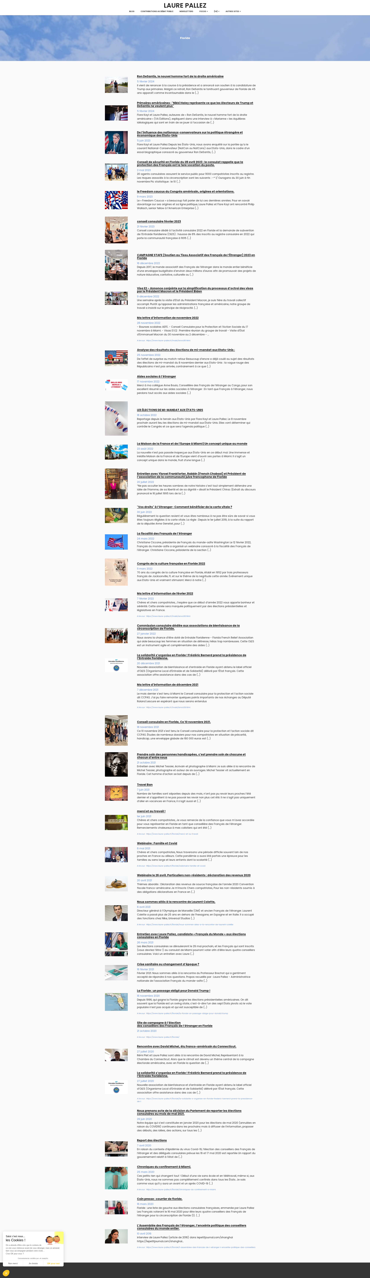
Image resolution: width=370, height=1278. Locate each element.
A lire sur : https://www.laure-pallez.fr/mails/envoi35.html (163, 340)
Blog (131, 11)
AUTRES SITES (232, 11)
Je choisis (33, 1263)
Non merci (13, 1263)
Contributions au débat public (157, 11)
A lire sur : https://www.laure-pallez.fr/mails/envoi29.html (163, 707)
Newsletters (186, 11)
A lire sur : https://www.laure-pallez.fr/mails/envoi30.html (163, 616)
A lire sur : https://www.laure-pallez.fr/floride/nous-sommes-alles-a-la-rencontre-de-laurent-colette (185, 924)
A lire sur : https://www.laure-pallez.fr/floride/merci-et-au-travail (167, 834)
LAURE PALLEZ (185, 5)
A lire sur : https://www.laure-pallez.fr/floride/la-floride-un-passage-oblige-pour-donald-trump (182, 1013)
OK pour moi (53, 1263)
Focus (202, 11)
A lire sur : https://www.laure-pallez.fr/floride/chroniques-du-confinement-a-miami (176, 1189)
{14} (216, 11)
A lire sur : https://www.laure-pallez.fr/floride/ (158, 1037)
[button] (6, 1273)
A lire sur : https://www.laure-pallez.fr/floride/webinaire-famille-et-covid (171, 866)
